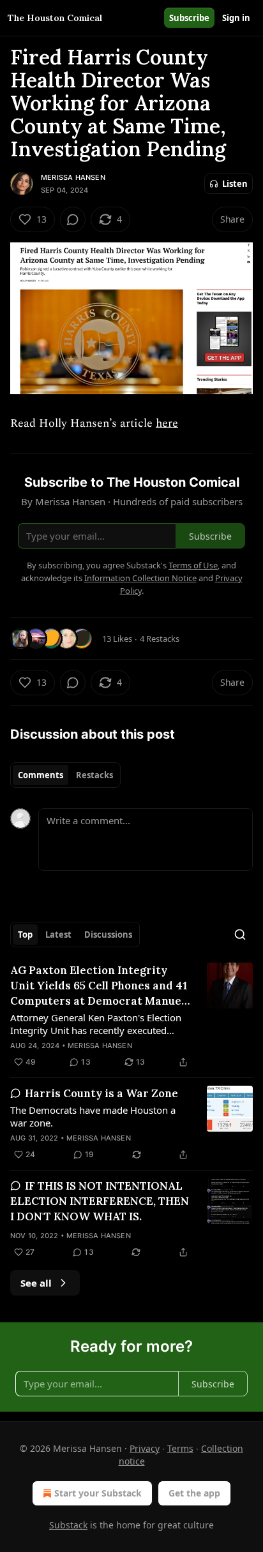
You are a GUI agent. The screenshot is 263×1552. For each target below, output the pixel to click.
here (167, 423)
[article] (131, 1016)
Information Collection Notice (140, 578)
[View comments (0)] (73, 219)
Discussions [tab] (108, 934)
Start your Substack (98, 1493)
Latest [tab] (58, 934)
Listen (235, 183)
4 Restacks (159, 638)
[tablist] (65, 775)
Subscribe (189, 18)
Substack (68, 1525)
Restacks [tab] (94, 775)
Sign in (236, 18)
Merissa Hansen (73, 177)
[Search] (240, 934)
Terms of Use (193, 565)
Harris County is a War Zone (101, 1093)
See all (36, 1282)
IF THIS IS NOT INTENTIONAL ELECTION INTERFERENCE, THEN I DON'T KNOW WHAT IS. (99, 1201)
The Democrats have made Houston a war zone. (93, 1116)
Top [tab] (25, 934)
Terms (180, 1448)
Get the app (194, 1493)
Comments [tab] (40, 775)
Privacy (145, 1448)
